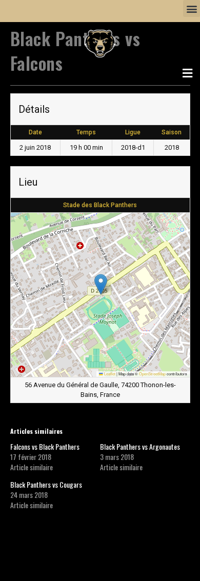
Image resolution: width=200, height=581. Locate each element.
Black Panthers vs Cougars (46, 484)
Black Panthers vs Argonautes (140, 446)
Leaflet (109, 373)
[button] (191, 8)
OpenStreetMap (152, 373)
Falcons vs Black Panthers (44, 446)
